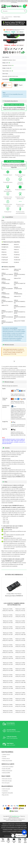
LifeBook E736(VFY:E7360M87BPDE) (7, 289)
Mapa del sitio (5, 794)
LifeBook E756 (5, 305)
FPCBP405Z (17, 254)
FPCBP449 (16, 262)
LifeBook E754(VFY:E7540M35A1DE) (7, 301)
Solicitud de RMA (6, 772)
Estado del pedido (6, 768)
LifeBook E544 (17, 278)
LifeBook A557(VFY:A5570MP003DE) (7, 274)
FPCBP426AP (5, 259)
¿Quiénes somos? (6, 754)
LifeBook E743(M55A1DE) (18, 288)
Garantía (4, 756)
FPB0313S (4, 252)
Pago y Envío (19, 842)
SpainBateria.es (16, 816)
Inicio (3, 16)
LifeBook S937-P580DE (19, 321)
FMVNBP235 (17, 247)
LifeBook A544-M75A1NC (17, 270)
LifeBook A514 (5, 269)
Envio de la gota (5, 782)
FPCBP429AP (17, 259)
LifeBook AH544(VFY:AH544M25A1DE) (19, 274)
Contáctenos (5, 790)
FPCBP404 (4, 254)
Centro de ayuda (6, 788)
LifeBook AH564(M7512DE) (6, 279)
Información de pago (7, 780)
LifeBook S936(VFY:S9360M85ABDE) (19, 317)
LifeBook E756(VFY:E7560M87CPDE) (7, 312)
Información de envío (7, 778)
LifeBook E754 (17, 296)
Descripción (8, 842)
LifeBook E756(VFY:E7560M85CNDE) (19, 307)
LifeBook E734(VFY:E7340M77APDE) (19, 283)
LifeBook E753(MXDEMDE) (18, 293)
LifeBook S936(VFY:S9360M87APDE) (7, 322)
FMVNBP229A (5, 247)
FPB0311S (16, 249)
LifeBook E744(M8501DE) (5, 293)
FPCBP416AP (5, 257)
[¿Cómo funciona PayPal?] (9, 808)
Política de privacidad (7, 760)
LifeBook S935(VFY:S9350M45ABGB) (7, 317)
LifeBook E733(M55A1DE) (5, 283)
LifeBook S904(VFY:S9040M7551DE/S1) (19, 312)
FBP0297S (16, 244)
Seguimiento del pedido (7, 792)
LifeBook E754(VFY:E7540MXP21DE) (19, 301)
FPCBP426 (16, 257)
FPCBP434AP (5, 262)
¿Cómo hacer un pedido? (7, 766)
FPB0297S (4, 249)
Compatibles (14, 842)
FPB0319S (16, 252)
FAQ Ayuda (25, 842)
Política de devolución (7, 770)
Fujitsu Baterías (8, 16)
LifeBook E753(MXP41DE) (5, 297)
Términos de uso (6, 758)
